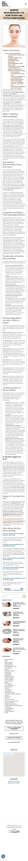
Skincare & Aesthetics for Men (12, 701)
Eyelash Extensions (9, 678)
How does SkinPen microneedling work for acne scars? (17, 73)
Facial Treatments (9, 681)
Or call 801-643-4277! (14, 742)
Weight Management (9, 711)
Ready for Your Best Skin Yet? (15, 69)
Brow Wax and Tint (9, 665)
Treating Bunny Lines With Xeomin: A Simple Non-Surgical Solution (19, 604)
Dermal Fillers (8, 672)
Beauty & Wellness (9, 659)
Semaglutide (8, 696)
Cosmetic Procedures (10, 671)
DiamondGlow (8, 675)
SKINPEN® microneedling (11, 704)
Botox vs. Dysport (9, 662)
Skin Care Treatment (9, 699)
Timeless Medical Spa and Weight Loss (13, 705)
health (6, 682)
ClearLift (7, 669)
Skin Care (7, 698)
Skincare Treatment (9, 702)
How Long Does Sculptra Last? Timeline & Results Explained (19, 622)
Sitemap (14, 829)
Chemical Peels (8, 668)
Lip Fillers (7, 688)
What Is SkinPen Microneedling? (12, 53)
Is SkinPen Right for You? (14, 67)
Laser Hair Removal (9, 685)
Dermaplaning (8, 673)
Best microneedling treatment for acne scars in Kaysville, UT (13, 514)
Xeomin (6, 712)
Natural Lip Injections (10, 692)
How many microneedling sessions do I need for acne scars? (17, 84)
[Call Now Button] (3, 856)
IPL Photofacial (8, 683)
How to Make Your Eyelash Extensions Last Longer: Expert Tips (19, 649)
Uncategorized (8, 709)
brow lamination (8, 663)
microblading (8, 691)
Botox (6, 660)
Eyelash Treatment (9, 679)
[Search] (24, 596)
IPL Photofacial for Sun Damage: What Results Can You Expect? (18, 613)
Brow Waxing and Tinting (10, 666)
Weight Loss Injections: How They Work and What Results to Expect (19, 630)
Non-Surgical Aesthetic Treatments (13, 694)
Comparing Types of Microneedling (16, 66)
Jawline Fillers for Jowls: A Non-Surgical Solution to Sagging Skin (18, 640)
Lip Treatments (8, 689)
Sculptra (7, 695)
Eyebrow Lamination (9, 676)
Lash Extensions (8, 686)
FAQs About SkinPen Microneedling (16, 70)
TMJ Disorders (8, 707)
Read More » (16, 608)
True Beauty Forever (15, 503)
